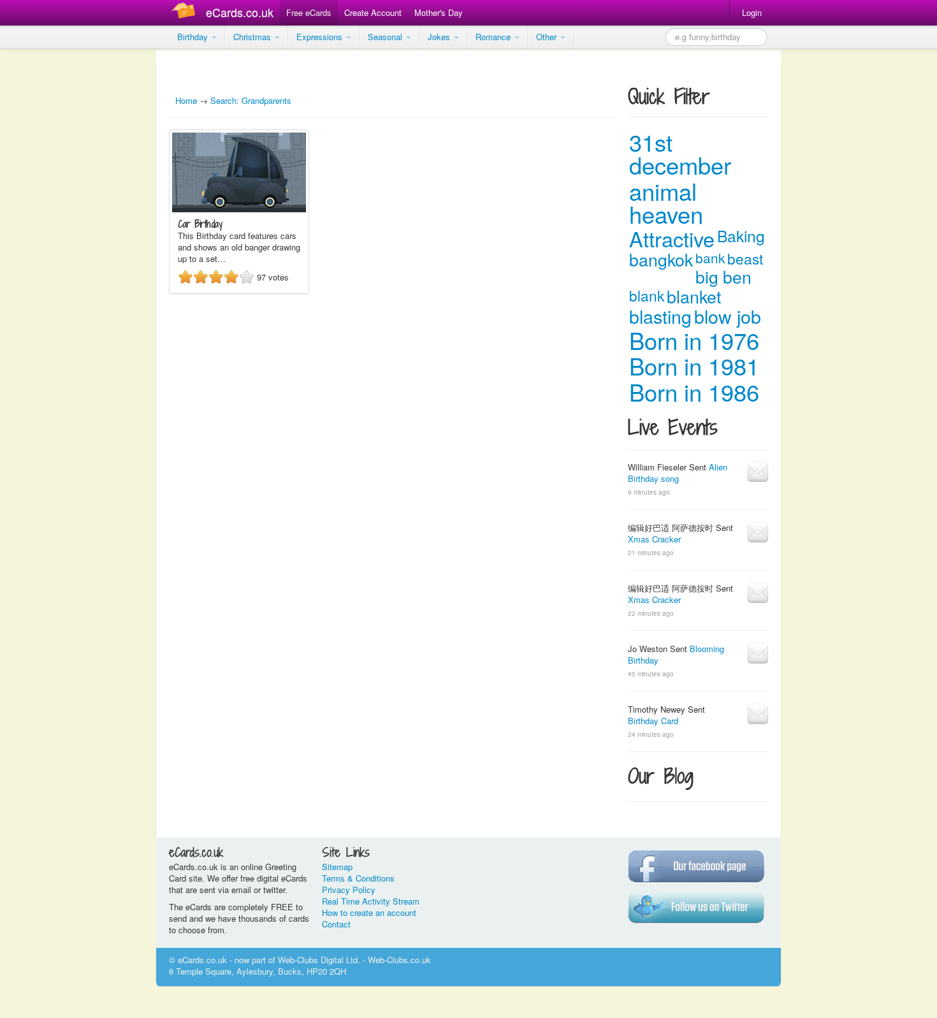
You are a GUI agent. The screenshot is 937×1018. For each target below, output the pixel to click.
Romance (494, 37)
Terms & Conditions (358, 878)
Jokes (440, 37)
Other (547, 37)
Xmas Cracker (654, 539)
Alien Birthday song (677, 472)
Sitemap (337, 867)
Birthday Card (653, 721)
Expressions (320, 37)
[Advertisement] (51, 242)
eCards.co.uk (239, 12)
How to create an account (369, 912)
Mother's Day (438, 12)
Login (752, 12)
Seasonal (386, 37)
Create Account (373, 12)
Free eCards (308, 12)
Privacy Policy (348, 889)
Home (186, 100)
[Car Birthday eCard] (239, 209)
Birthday (193, 37)
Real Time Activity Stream (370, 901)
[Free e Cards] (186, 12)
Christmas (253, 37)
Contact (336, 924)
